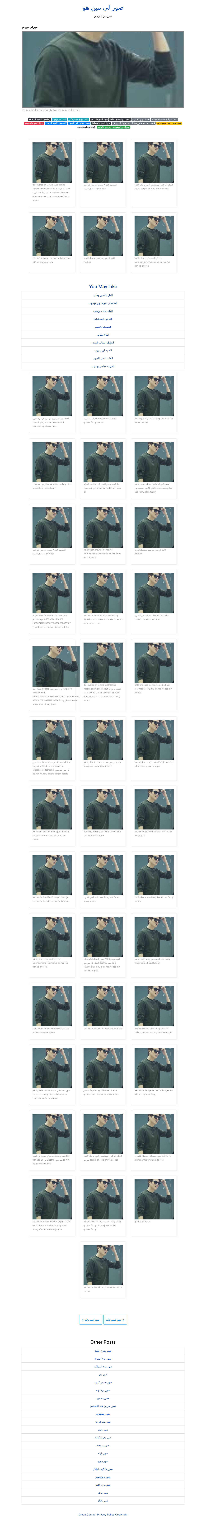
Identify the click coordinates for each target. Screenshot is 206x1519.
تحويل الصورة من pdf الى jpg (125, 123)
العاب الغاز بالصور (103, 358)
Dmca (82, 1514)
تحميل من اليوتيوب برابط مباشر (164, 119)
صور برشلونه (103, 1390)
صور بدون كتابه (103, 1437)
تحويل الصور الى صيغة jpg (39, 119)
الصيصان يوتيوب (103, 350)
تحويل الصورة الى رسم (34, 123)
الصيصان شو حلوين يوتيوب (103, 303)
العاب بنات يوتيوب (103, 311)
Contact (91, 1514)
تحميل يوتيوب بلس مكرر (78, 119)
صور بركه (103, 1492)
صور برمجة (103, 1445)
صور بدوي (103, 1461)
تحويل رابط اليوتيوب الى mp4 (169, 123)
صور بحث (103, 1429)
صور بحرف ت (103, 1421)
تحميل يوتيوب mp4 (147, 123)
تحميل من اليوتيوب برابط (120, 119)
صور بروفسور (103, 1476)
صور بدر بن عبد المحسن (103, 1406)
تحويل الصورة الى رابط (101, 123)
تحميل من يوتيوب (59, 119)
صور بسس (103, 1398)
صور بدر (103, 1374)
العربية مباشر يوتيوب (103, 366)
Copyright (121, 1514)
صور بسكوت (103, 1413)
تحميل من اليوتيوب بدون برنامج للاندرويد (113, 127)
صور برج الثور (103, 1484)
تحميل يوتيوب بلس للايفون (79, 123)
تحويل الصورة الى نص (99, 119)
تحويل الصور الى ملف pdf (56, 123)
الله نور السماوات (103, 318)
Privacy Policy (105, 1514)
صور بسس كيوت (103, 1382)
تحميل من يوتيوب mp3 (86, 127)
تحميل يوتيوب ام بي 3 (141, 119)
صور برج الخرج (103, 1358)
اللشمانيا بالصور (103, 326)
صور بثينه (103, 1453)
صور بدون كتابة (103, 1350)
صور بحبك (103, 1500)
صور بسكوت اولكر (103, 1469)
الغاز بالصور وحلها (103, 295)
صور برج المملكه (103, 1366)
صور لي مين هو (103, 7)
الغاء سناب (103, 334)
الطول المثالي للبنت (103, 342)
